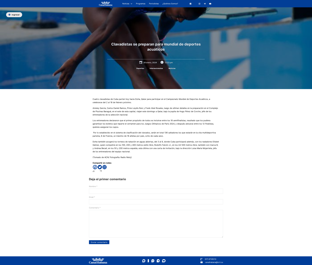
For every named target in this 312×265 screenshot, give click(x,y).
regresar (16, 15)
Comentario (95, 208)
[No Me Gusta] (101, 171)
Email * (92, 197)
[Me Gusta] (94, 171)
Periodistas (154, 3)
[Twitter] (100, 167)
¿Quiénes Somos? (170, 3)
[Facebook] (95, 167)
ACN (106, 157)
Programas (140, 3)
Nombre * (93, 186)
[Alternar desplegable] (131, 4)
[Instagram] (104, 167)
